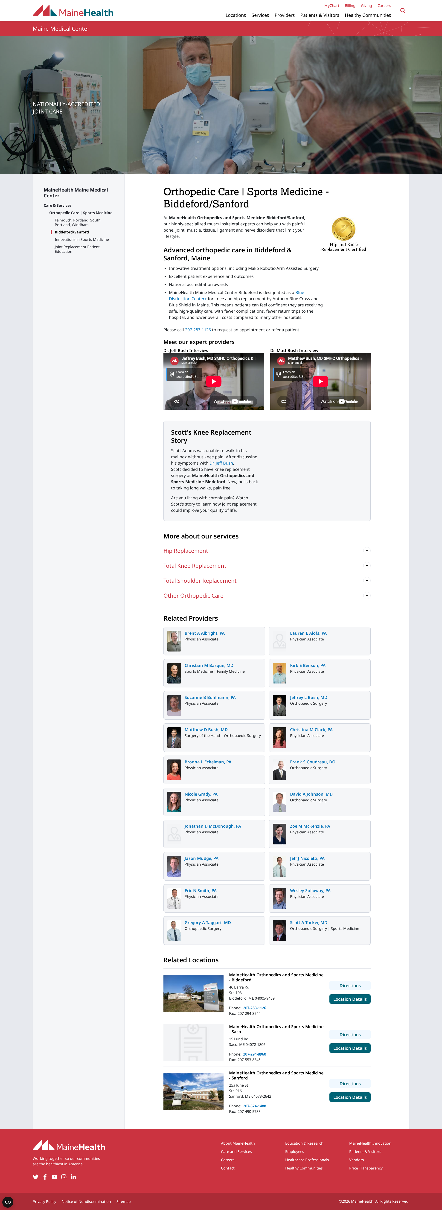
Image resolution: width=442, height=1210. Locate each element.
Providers (285, 15)
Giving (366, 5)
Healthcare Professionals (307, 1159)
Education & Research (304, 1143)
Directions (355, 985)
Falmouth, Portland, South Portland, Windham (78, 222)
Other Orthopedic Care (193, 595)
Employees (294, 1151)
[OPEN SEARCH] (403, 10)
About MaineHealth (238, 1143)
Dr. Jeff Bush (221, 463)
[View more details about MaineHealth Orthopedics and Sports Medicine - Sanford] (193, 1091)
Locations (236, 15)
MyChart (331, 5)
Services (260, 15)
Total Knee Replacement (194, 565)
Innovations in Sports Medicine (82, 239)
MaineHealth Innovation (370, 1143)
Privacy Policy (44, 1201)
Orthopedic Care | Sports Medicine (80, 212)
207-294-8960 (254, 1054)
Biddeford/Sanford (72, 232)
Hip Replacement (185, 550)
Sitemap (123, 1201)
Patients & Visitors (319, 15)
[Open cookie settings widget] (7, 1202)
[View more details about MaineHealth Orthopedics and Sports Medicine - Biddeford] (193, 993)
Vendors (356, 1159)
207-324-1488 (254, 1105)
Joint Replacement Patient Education (77, 249)
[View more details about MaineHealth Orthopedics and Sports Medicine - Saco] (193, 1042)
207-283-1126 (198, 329)
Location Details (352, 999)
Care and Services (236, 1151)
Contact (228, 1168)
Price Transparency (366, 1168)
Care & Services (57, 205)
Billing (350, 5)
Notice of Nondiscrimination (86, 1201)
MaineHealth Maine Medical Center (76, 193)
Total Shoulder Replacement (200, 580)
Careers (384, 5)
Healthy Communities (368, 15)
